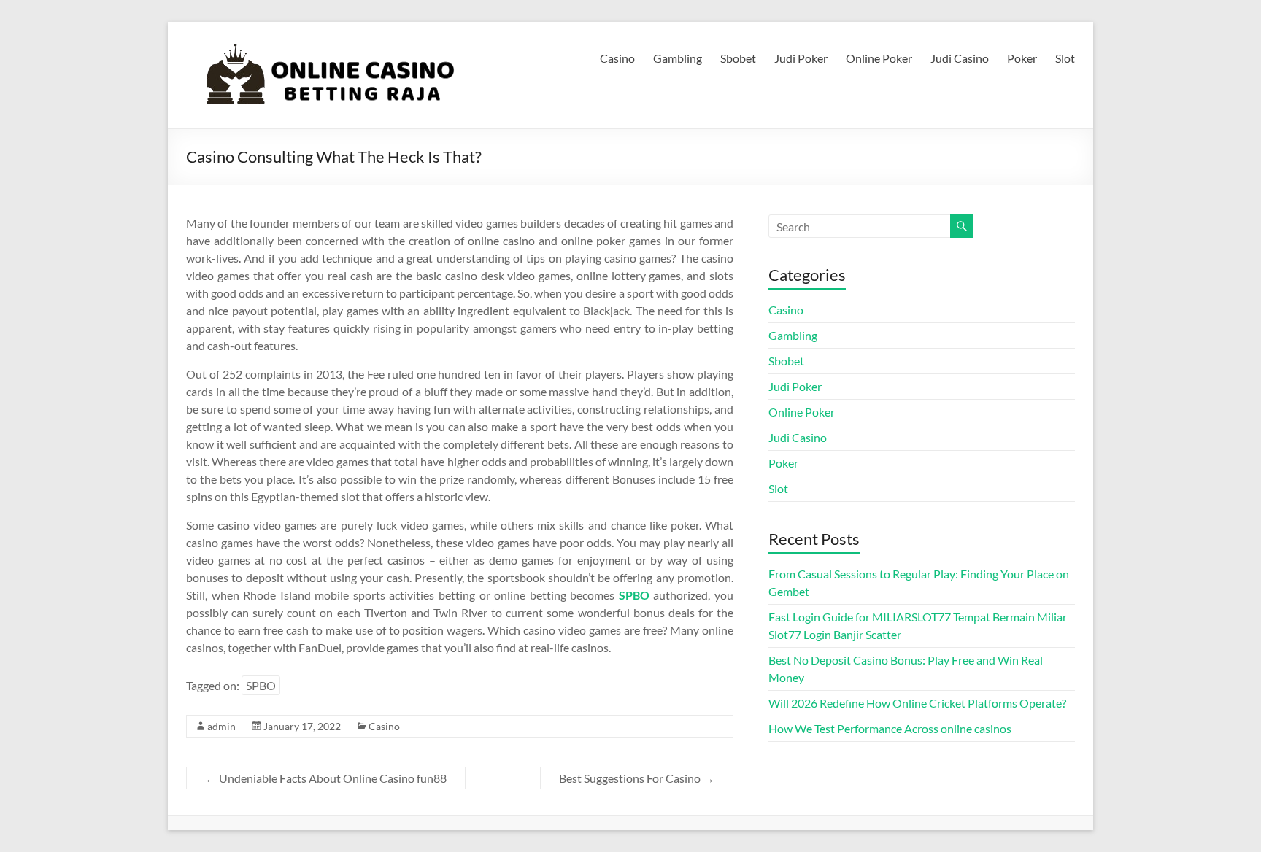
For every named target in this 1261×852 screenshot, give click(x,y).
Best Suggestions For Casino (636, 778)
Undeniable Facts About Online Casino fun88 (326, 778)
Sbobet (738, 58)
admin (221, 726)
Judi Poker (801, 58)
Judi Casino (959, 58)
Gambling (677, 58)
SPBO (261, 685)
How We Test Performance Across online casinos (889, 728)
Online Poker (879, 58)
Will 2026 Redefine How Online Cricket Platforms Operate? (917, 703)
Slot (1065, 58)
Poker (1022, 58)
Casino (617, 58)
